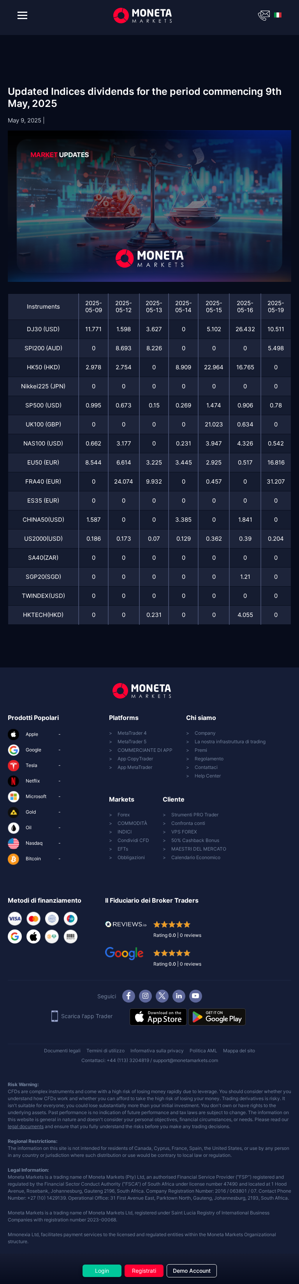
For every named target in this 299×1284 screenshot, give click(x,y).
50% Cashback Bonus (195, 840)
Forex (124, 815)
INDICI (125, 832)
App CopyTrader (135, 759)
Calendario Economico (195, 857)
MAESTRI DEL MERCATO (198, 849)
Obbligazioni (131, 857)
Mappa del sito (239, 1050)
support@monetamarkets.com (185, 1060)
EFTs (123, 849)
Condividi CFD (133, 840)
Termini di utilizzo (105, 1050)
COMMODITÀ (132, 823)
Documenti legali (62, 1050)
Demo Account (192, 1270)
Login (102, 1270)
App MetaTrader (135, 767)
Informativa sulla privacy (157, 1050)
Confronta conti (188, 823)
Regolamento (209, 759)
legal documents (26, 1126)
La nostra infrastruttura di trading (230, 741)
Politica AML (203, 1050)
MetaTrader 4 (132, 733)
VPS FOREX (184, 832)
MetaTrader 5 (132, 741)
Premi (201, 750)
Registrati (144, 1270)
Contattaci (206, 767)
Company (205, 733)
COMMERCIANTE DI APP (145, 750)
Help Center (208, 776)
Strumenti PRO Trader (194, 815)
